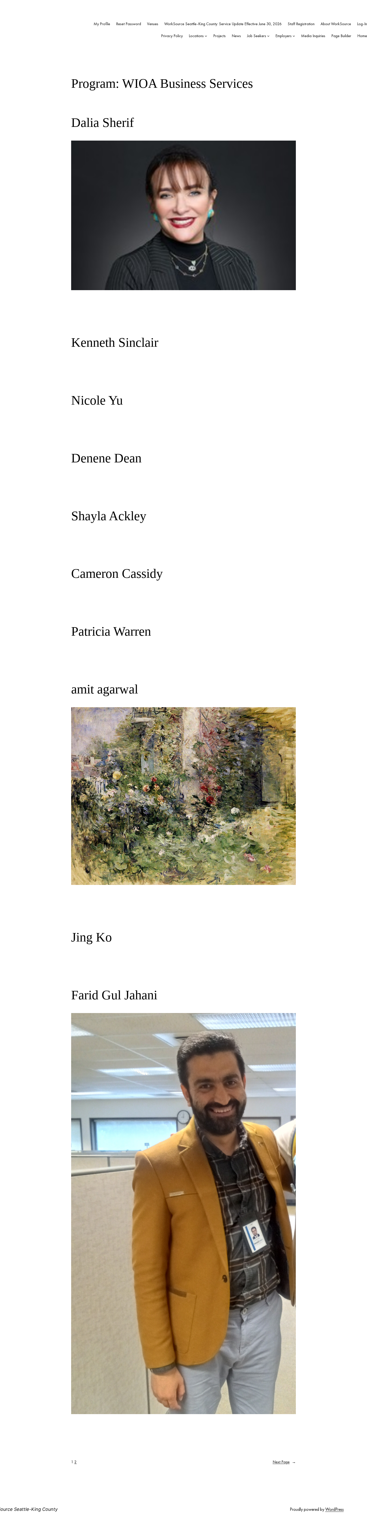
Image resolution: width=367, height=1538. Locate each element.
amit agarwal (104, 689)
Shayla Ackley (108, 516)
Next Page (284, 1461)
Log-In (362, 23)
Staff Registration (301, 23)
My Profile (102, 23)
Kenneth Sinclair (114, 342)
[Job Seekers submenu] (268, 36)
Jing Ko (91, 937)
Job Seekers (256, 35)
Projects (219, 35)
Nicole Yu (97, 400)
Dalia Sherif (102, 122)
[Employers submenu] (294, 36)
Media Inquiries (313, 35)
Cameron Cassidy (117, 573)
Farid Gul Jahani (114, 995)
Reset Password (128, 23)
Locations (196, 35)
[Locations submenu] (206, 36)
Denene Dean (106, 458)
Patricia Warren (111, 631)
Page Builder (341, 35)
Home (362, 35)
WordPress (334, 1509)
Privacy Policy (172, 35)
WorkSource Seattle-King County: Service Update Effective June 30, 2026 (223, 23)
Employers (283, 35)
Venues (152, 23)
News (236, 35)
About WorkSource (336, 23)
